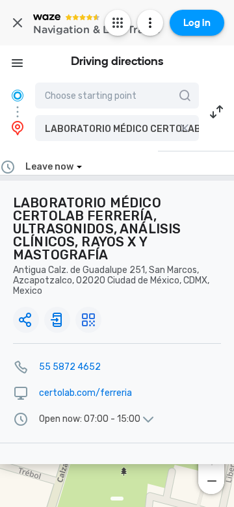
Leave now (49, 166)
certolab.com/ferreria (85, 392)
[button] (117, 128)
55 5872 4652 (70, 366)
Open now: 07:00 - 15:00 (89, 419)
